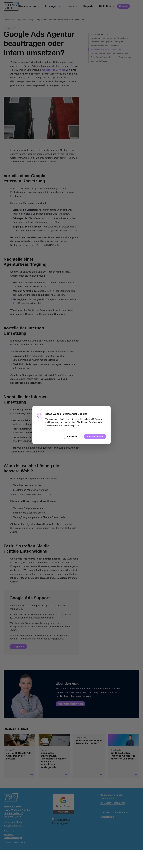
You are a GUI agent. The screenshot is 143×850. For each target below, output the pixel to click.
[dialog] (71, 425)
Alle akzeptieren (95, 436)
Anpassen (72, 436)
